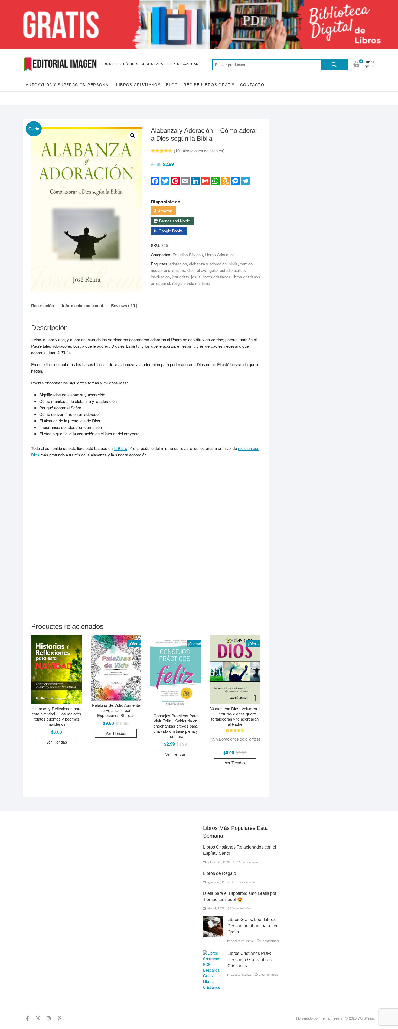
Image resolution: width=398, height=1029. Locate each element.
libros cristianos (216, 277)
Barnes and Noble (174, 220)
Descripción (42, 305)
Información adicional (82, 305)
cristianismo (174, 270)
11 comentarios (247, 862)
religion (178, 283)
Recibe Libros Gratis (209, 85)
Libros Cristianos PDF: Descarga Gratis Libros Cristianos (249, 959)
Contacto (252, 85)
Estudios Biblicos (187, 254)
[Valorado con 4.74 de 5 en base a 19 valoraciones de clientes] (235, 730)
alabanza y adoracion (208, 264)
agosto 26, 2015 (217, 882)
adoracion (178, 264)
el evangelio (207, 270)
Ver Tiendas (56, 742)
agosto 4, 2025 (240, 974)
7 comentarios (245, 882)
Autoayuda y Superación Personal (68, 85)
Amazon (165, 210)
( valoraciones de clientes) (199, 150)
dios (191, 270)
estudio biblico (232, 270)
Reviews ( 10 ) (124, 305)
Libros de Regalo (219, 873)
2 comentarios (268, 974)
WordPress (366, 1018)
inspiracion (160, 277)
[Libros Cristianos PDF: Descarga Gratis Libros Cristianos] (213, 953)
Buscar (334, 64)
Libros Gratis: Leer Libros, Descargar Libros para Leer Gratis (253, 925)
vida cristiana (198, 283)
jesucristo (180, 277)
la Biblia (120, 448)
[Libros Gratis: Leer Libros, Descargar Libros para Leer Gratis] (213, 919)
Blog (172, 85)
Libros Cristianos (138, 85)
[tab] (42, 305)
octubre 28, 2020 (218, 862)
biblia (233, 264)
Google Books (171, 231)
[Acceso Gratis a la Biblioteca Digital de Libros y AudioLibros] (199, 3)
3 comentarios (241, 908)
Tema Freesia (331, 1018)
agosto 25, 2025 (241, 940)
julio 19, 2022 (215, 908)
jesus (196, 277)
